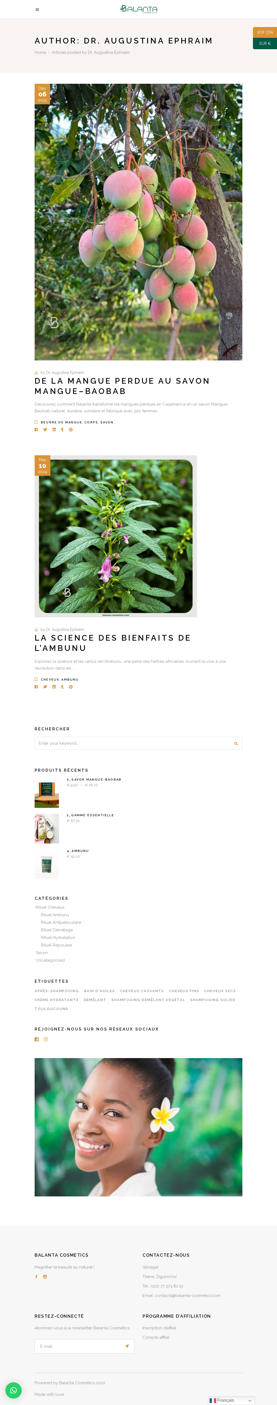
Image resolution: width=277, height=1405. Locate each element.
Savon (107, 422)
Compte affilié (156, 1337)
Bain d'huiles (99, 991)
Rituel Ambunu (55, 914)
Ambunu (70, 679)
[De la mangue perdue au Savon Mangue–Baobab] (138, 222)
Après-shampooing (57, 991)
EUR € (262, 43)
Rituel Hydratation (58, 937)
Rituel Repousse (56, 945)
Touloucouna (51, 1009)
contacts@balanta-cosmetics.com (188, 1295)
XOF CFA (263, 32)
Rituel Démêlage (57, 930)
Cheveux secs (220, 991)
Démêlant (95, 1000)
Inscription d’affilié (159, 1328)
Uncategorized (50, 960)
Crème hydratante (57, 1000)
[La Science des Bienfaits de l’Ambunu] (116, 536)
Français (225, 1400)
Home (40, 52)
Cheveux (50, 679)
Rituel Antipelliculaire (61, 922)
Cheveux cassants (142, 991)
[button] (13, 1390)
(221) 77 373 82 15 (167, 1286)
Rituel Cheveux (50, 907)
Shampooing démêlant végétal (148, 1000)
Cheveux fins (184, 991)
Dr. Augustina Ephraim (65, 372)
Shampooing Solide (212, 1000)
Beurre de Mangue (61, 422)
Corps (91, 422)
